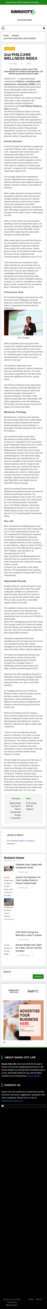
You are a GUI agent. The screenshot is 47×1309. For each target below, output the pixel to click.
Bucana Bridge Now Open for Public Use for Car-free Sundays (29, 948)
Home (31, 1299)
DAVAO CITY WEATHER (23, 991)
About (38, 1299)
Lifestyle (9, 49)
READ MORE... (34, 1076)
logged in (22, 841)
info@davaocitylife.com (12, 1101)
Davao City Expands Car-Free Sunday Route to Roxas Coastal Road (28, 880)
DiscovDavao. (9, 919)
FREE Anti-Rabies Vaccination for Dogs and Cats (21, 2)
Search (7, 971)
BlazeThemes (11, 1305)
